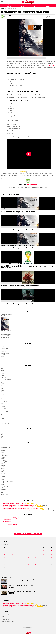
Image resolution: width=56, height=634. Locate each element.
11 (12, 557)
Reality (2, 483)
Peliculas (32, 209)
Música (2, 478)
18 (12, 561)
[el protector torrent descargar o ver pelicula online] (4, 593)
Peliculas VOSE (6, 359)
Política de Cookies (24, 630)
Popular (22, 6)
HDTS (2, 398)
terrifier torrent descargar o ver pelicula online (20, 585)
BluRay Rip (4, 377)
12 (20, 557)
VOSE (2, 356)
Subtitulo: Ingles (5, 353)
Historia (3, 473)
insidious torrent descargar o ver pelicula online (18, 304)
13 (28, 557)
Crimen (2, 458)
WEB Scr (3, 421)
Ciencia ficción (4, 455)
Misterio (3, 476)
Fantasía (3, 468)
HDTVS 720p (5, 411)
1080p (2, 370)
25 (12, 564)
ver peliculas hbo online (17, 70)
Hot (35, 6)
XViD (2, 438)
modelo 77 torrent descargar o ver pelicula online (21, 580)
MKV (2, 433)
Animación (3, 449)
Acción (3, 209)
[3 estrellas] (22, 171)
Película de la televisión (7, 481)
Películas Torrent (21, 534)
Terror (28, 301)
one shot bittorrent (25, 175)
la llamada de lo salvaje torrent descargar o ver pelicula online (18, 505)
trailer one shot (31, 177)
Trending (47, 6)
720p (2, 368)
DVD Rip (3, 383)
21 (35, 561)
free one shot (6, 175)
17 (4, 561)
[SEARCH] (54, 2)
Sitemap (16, 630)
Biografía (3, 454)
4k (1, 372)
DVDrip (20, 209)
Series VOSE (5, 361)
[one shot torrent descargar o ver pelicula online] (28, 204)
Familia (2, 466)
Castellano (13, 209)
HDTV (24, 227)
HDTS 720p (4, 401)
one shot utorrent (18, 177)
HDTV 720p (4, 406)
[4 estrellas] (24, 171)
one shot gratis (37, 175)
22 (43, 561)
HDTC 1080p (5, 396)
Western (3, 495)
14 (35, 557)
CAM (2, 382)
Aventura (3, 450)
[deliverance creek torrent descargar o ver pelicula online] (28, 278)
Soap (2, 487)
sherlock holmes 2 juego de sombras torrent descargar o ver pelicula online (22, 510)
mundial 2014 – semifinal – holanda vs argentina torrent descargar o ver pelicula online (27, 267)
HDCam (3, 387)
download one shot (46, 173)
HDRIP (7, 283)
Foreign (3, 470)
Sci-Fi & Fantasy (5, 486)
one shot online (48, 175)
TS (1, 416)
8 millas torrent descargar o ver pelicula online (15, 503)
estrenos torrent (7, 521)
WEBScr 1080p (5, 423)
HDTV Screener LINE (7, 410)
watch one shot (7, 178)
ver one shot (50, 65)
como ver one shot (18, 173)
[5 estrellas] (25, 171)
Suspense (22, 301)
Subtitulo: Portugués (6, 355)
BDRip (2, 373)
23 (51, 561)
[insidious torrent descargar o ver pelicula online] (28, 296)
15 (43, 557)
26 (20, 564)
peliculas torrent (7, 519)
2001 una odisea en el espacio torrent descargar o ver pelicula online (20, 508)
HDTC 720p (5, 394)
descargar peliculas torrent (10, 524)
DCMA (44, 630)
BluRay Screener (6, 379)
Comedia (3, 457)
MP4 (28, 227)
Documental (4, 460)
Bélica (2, 452)
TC (1, 414)
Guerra (2, 471)
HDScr (2, 390)
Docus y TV (4, 263)
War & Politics (4, 494)
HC (1, 385)
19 (20, 561)
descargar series (7, 522)
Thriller (2, 492)
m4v (2, 436)
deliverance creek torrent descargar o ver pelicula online (21, 286)
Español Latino (11, 227)
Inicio (11, 630)
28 (35, 564)
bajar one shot (6, 173)
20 (28, 561)
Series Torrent (35, 534)
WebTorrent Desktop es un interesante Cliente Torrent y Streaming (20, 507)
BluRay (2, 375)
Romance (3, 484)
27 (28, 564)
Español (3, 347)
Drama (3, 283)
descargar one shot (32, 173)
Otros (10, 263)
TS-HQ (3, 418)
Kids (2, 475)
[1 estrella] (20, 171)
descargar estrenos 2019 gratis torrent (13, 518)
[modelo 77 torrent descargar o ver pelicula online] (4, 581)
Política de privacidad (36, 630)
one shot (14, 175)
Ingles (2, 350)
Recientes (8, 6)
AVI (8, 209)
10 (4, 557)
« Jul (2, 572)
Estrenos (25, 209)
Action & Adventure (5, 447)
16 (51, 557)
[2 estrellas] (21, 171)
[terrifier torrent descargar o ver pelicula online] (4, 587)
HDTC (2, 392)
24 (4, 564)
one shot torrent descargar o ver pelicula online (18, 212)
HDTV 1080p (5, 408)
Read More (11, 581)
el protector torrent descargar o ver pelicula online (22, 591)
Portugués (3, 351)
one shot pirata (6, 177)
